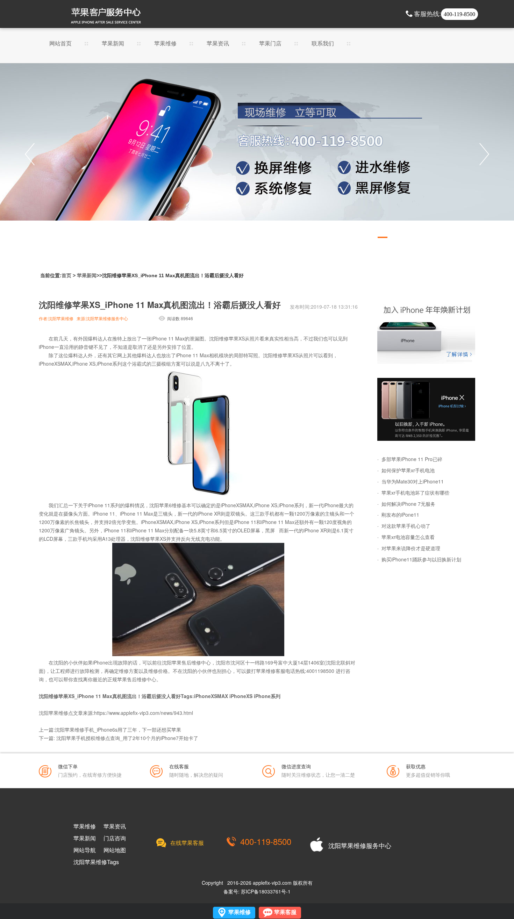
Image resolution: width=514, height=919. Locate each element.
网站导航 (84, 850)
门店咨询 (114, 838)
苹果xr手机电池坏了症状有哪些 (415, 492)
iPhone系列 (267, 695)
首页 (66, 275)
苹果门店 (270, 44)
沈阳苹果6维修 (165, 505)
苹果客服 (285, 912)
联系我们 (323, 44)
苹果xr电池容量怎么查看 (408, 536)
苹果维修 (165, 44)
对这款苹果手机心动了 (405, 525)
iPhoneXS (240, 695)
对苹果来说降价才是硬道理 (410, 548)
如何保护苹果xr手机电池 (408, 470)
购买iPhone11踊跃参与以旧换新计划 (421, 559)
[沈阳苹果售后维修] (257, 154)
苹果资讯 (218, 44)
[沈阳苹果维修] (426, 332)
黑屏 (270, 530)
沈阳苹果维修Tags (96, 862)
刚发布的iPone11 (400, 514)
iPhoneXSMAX (211, 695)
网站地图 (114, 850)
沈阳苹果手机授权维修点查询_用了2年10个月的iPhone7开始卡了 (127, 737)
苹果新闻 (113, 44)
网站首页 (60, 44)
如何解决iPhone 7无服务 (408, 503)
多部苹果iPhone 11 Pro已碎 (411, 458)
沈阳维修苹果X (225, 338)
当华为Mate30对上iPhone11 (412, 481)
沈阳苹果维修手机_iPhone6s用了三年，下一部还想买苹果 (118, 729)
